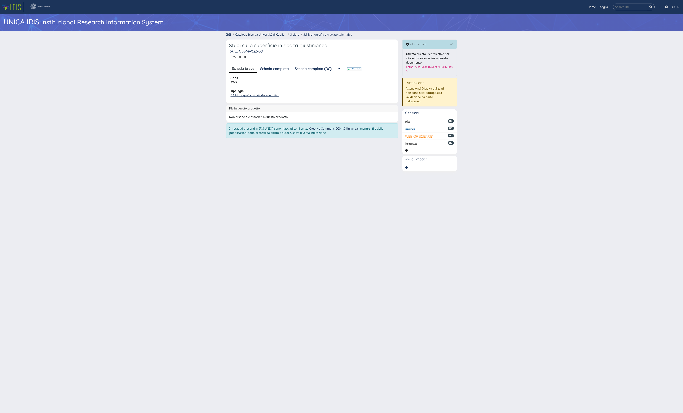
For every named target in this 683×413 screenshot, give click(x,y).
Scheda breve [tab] (243, 68)
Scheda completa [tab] (274, 68)
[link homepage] (13, 7)
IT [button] (658, 7)
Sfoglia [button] (603, 7)
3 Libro (295, 34)
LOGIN (675, 7)
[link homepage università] (40, 7)
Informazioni (417, 44)
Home (592, 7)
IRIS (228, 34)
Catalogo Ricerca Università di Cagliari (260, 34)
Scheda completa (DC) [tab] (313, 68)
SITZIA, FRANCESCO (246, 51)
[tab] (339, 68)
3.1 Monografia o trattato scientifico (327, 34)
